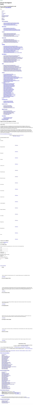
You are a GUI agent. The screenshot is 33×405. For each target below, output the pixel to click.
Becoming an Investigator (24, 345)
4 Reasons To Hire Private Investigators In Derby (10, 33)
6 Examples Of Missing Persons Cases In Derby (10, 74)
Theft (3, 63)
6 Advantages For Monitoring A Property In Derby (10, 60)
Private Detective (4, 354)
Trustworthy (4, 37)
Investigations (3, 13)
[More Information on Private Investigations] (16, 237)
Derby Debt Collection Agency (6, 386)
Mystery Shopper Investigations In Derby (9, 89)
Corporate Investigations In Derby (8, 91)
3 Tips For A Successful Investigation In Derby (9, 24)
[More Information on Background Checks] (16, 149)
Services (3, 14)
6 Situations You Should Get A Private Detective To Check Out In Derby (13, 58)
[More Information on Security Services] (16, 199)
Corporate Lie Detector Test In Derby (8, 101)
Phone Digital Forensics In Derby (8, 110)
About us (7, 350)
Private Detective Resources (4, 390)
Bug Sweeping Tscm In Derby (7, 113)
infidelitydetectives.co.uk (17, 392)
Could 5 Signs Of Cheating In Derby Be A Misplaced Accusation (12, 48)
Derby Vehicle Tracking (5, 378)
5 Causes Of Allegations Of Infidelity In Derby (9, 50)
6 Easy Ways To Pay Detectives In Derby (9, 35)
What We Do (4, 26)
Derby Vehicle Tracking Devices (6, 387)
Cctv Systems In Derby (6, 114)
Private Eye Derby (4, 381)
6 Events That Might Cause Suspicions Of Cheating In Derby (11, 49)
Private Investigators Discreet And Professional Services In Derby (12, 30)
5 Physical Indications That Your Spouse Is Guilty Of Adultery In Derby (13, 52)
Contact (3, 31)
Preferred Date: (2, 252)
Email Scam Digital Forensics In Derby (9, 112)
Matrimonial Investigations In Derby (8, 90)
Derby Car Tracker (4, 385)
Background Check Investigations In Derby (9, 83)
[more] (29, 397)
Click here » (16, 145)
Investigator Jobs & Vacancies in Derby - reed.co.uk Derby (22, 347)
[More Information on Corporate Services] (16, 162)
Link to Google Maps (3, 265)
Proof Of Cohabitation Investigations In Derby (9, 95)
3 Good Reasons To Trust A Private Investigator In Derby (11, 42)
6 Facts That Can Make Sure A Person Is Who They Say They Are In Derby (13, 57)
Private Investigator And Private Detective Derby (8, 384)
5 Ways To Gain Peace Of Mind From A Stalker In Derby (11, 78)
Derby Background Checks (5, 373)
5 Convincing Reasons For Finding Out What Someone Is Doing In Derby (13, 77)
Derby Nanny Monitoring (5, 376)
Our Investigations (5, 21)
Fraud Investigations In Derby (7, 92)
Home (3, 18)
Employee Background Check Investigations (9, 85)
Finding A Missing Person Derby (6, 362)
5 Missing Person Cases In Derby (8, 75)
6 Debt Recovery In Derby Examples (8, 81)
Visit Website (3, 276)
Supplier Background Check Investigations (9, 86)
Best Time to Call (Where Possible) (4, 254)
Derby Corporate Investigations (6, 356)
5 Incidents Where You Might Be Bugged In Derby (10, 61)
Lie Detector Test (4, 99)
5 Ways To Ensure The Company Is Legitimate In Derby (11, 56)
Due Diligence (4, 54)
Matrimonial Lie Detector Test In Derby (9, 102)
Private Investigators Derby (4, 370)
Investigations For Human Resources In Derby (9, 94)
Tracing (3, 72)
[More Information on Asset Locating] (16, 187)
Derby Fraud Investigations (5, 357)
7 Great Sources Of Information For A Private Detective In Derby (12, 29)
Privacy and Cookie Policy (12, 350)
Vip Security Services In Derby (7, 105)
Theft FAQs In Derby (4, 401)
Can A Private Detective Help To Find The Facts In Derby (11, 36)
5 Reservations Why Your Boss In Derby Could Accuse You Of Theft (12, 67)
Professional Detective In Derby (6, 383)
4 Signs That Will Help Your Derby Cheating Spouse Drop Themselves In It (13, 47)
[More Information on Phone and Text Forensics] (16, 180)
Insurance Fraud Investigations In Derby (9, 93)
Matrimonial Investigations (5, 15)
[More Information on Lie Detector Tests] (16, 168)
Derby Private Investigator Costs (6, 388)
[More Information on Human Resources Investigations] (16, 231)
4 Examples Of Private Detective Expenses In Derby (10, 41)
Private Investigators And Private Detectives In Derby (9, 382)
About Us (3, 19)
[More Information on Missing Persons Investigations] (16, 224)
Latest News (2, 395)
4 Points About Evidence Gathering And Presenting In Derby (11, 23)
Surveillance (4, 115)
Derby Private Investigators (4, 352)
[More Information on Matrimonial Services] (16, 155)
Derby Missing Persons (5, 358)
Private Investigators (2, 350)
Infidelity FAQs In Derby (5, 400)
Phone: (1, 250)
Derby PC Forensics (4, 359)
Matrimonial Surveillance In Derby (8, 117)
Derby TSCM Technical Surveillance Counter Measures (9, 366)
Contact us (26, 350)
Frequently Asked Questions (5, 399)
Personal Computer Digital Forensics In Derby (9, 111)
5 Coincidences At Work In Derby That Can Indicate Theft (11, 66)
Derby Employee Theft (5, 379)
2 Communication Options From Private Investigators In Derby (12, 34)
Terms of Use (17, 350)
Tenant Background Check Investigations (9, 84)
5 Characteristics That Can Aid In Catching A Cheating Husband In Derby (13, 46)
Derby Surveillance (4, 377)
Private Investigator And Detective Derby (7, 364)
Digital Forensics (4, 109)
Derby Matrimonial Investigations (6, 375)
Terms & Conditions (22, 350)
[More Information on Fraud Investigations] (16, 206)
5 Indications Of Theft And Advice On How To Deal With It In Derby (12, 70)
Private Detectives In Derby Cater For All (9, 39)
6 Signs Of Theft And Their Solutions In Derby (10, 65)
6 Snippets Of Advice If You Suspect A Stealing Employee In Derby (12, 69)
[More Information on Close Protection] (16, 193)
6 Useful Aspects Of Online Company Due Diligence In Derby (12, 55)
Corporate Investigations (5, 16)
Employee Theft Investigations (7, 87)
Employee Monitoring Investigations (8, 88)
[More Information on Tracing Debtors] (16, 218)
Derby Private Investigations (5, 360)
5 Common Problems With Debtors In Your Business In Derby (11, 80)
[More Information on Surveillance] (16, 143)
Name (1, 247)
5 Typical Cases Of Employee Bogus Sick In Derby (10, 59)
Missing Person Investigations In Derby (9, 96)
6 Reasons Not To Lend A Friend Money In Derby (10, 76)
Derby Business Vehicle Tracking (6, 367)
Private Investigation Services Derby (6, 365)
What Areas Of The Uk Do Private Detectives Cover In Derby (11, 40)
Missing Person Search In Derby (6, 380)
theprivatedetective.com (18, 393)
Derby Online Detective (5, 363)
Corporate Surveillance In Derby (8, 118)
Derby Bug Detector (4, 361)
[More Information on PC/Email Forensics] (16, 174)
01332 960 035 (6, 242)
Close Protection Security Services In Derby (9, 107)
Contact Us (3, 372)
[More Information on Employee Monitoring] (16, 212)
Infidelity (3, 44)
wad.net (14, 391)
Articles (29, 350)
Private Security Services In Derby (8, 106)
